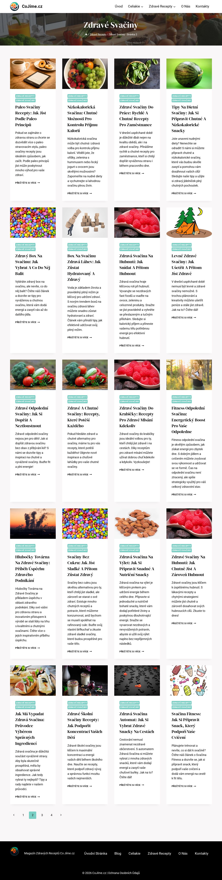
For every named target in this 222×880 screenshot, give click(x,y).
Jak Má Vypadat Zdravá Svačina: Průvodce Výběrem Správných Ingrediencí (29, 728)
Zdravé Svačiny (25, 100)
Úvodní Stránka (95, 853)
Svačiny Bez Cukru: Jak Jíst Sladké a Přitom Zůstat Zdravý (82, 566)
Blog (117, 853)
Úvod (119, 6)
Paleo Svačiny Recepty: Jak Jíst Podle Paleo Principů (30, 116)
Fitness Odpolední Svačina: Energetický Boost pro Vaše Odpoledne (188, 420)
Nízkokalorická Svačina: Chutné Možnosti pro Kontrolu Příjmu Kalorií (82, 119)
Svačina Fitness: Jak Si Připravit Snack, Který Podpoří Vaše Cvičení (186, 725)
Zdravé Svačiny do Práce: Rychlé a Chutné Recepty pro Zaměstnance (136, 116)
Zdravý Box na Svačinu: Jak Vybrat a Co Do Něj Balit (32, 264)
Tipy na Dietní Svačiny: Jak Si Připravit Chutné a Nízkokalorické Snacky (189, 119)
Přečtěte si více (27, 182)
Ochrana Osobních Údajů (124, 873)
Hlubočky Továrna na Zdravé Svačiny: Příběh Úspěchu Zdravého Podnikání (32, 569)
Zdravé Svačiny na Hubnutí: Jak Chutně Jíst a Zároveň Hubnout (188, 566)
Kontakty (202, 6)
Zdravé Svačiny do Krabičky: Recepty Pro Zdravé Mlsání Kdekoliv (136, 417)
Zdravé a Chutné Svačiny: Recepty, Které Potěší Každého (83, 417)
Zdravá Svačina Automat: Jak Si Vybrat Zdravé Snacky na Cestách (136, 722)
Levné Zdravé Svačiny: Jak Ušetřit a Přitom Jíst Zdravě (187, 264)
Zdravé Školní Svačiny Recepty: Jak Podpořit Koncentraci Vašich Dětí (84, 725)
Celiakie (134, 853)
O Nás (185, 6)
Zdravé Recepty (25, 96)
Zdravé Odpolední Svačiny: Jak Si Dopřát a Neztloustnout (31, 417)
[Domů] (86, 34)
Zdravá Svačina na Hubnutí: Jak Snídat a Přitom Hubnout (136, 264)
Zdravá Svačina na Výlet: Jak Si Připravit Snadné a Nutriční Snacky (136, 566)
